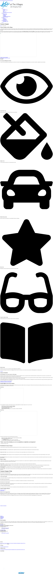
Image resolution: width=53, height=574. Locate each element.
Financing (4, 18)
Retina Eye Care (5, 14)
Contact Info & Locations (5, 20)
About (2, 8)
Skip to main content (7, 0)
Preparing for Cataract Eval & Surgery (7, 12)
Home (1, 25)
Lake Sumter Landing (5, 21)
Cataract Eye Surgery (4, 543)
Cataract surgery (5, 13)
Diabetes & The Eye (23, 543)
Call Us (2, 22)
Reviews (4, 9)
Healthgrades (13, 549)
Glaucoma (12, 543)
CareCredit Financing (2, 549)
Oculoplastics (4, 15)
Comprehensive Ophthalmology (6, 16)
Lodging (17, 549)
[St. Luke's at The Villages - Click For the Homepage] (11, 7)
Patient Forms (4, 19)
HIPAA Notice (20, 549)
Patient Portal (6, 549)
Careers (4, 10)
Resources (3, 17)
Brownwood (6, 546)
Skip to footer (11, 0)
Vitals (15, 549)
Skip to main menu (2, 0)
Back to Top (23, 549)
